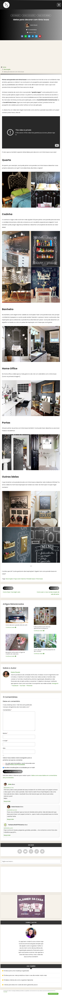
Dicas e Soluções (29, 15)
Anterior (8, 588)
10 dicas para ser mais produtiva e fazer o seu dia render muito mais (25, 975)
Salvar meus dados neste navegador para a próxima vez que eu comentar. (17, 759)
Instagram (55, 683)
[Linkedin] (33, 36)
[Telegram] (36, 36)
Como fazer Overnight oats (11, 592)
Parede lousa (31, 579)
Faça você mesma (44, 15)
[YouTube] (25, 851)
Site (4, 748)
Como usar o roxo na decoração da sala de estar (48, 593)
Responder (7, 801)
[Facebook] (22, 36)
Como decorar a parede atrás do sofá (16, 625)
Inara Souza (33, 25)
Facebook (15, 686)
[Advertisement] (31, 54)
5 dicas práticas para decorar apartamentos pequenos (42, 627)
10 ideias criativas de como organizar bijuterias (18, 980)
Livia (9, 784)
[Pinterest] (40, 36)
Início (4, 67)
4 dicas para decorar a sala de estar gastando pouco (21, 985)
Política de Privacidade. (17, 765)
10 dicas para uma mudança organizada (16, 971)
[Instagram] (31, 851)
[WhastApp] (25, 36)
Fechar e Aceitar (53, 993)
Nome (5, 733)
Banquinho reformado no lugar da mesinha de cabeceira (15, 653)
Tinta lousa (39, 579)
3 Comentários (32, 30)
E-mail (5, 741)
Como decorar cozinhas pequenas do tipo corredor (44, 650)
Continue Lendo (10, 627)
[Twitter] (29, 36)
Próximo (53, 588)
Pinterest (29, 686)
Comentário (7, 710)
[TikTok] (37, 851)
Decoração (16, 15)
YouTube (22, 686)
